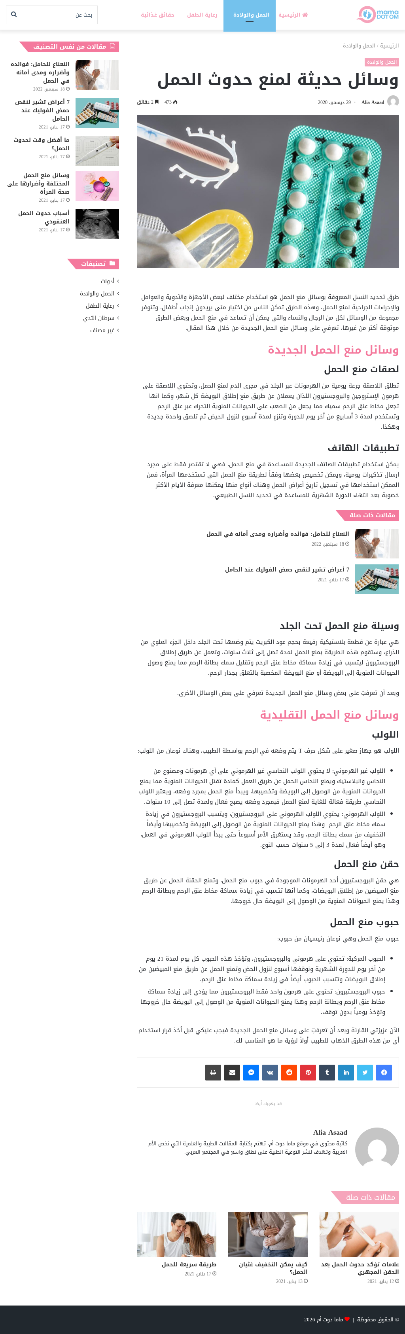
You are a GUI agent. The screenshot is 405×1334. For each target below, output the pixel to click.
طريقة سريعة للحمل (189, 1264)
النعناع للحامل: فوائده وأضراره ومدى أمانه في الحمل (277, 534)
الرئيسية (290, 15)
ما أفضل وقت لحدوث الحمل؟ (41, 144)
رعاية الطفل (202, 15)
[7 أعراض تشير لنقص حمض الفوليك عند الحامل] (377, 579)
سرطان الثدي (98, 318)
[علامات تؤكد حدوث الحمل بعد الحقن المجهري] (359, 1234)
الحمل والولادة (251, 15)
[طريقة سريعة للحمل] (176, 1234)
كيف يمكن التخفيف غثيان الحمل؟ (273, 1268)
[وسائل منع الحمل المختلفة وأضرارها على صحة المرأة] (97, 186)
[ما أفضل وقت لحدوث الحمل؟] (97, 151)
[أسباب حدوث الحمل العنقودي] (97, 224)
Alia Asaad (372, 102)
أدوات (107, 281)
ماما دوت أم (330, 1320)
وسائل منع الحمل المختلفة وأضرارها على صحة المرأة (38, 183)
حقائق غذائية (157, 15)
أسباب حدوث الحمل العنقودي (44, 217)
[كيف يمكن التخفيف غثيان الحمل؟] (268, 1234)
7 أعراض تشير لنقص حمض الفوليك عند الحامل (287, 569)
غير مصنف (102, 330)
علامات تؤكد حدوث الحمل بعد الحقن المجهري (360, 1268)
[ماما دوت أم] (377, 15)
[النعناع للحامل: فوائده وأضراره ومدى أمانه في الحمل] (377, 543)
